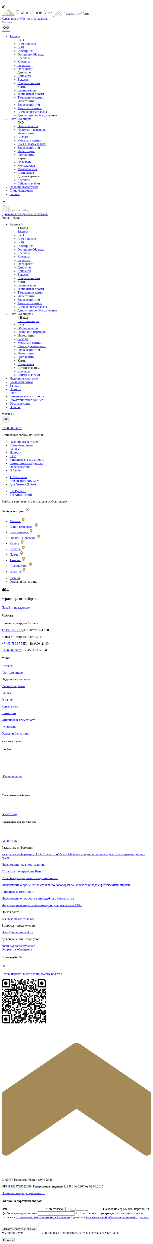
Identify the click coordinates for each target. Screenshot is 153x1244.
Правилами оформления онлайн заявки (43, 1217)
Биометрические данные (26, 400)
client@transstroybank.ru (17, 932)
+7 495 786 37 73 (13, 643)
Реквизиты (9, 726)
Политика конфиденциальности (23, 1193)
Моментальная (27, 169)
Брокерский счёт (29, 104)
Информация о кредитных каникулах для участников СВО (42, 905)
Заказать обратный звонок (19, 1228)
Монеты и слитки (30, 108)
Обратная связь (20, 403)
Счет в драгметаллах (32, 144)
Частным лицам (20, 119)
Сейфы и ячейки (29, 83)
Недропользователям (24, 187)
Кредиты (24, 61)
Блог (13, 392)
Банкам (15, 194)
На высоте (25, 162)
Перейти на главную (16, 607)
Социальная (26, 172)
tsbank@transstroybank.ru (18, 918)
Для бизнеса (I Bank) (23, 484)
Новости (15, 389)
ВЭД (21, 47)
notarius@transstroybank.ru (19, 945)
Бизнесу (15, 36)
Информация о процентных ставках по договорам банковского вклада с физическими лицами (66, 885)
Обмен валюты (28, 126)
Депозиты (24, 76)
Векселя (23, 79)
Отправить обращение (17, 949)
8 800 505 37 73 (12, 428)
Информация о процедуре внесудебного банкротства (38, 898)
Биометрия (9, 713)
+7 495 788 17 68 (13, 630)
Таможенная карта (30, 97)
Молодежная (26, 165)
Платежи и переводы (32, 129)
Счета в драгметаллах (32, 111)
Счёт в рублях (27, 43)
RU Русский (18, 491)
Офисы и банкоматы (15, 733)
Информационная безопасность (23, 864)
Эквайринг (25, 51)
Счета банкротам (21, 190)
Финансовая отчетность (18, 891)
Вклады (23, 137)
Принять (8, 1240)
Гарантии (24, 65)
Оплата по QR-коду (31, 54)
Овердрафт (25, 68)
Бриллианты (26, 154)
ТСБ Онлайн (18, 477)
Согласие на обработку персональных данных (117, 1217)
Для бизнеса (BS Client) (25, 480)
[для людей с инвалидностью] (6, 28)
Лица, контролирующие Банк (22, 871)
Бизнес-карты (27, 90)
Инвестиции (26, 151)
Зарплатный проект (31, 94)
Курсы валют (11, 706)
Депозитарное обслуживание (37, 115)
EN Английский (21, 494)
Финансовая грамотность (27, 396)
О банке (15, 407)
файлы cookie (33, 1232)
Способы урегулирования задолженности (30, 878)
